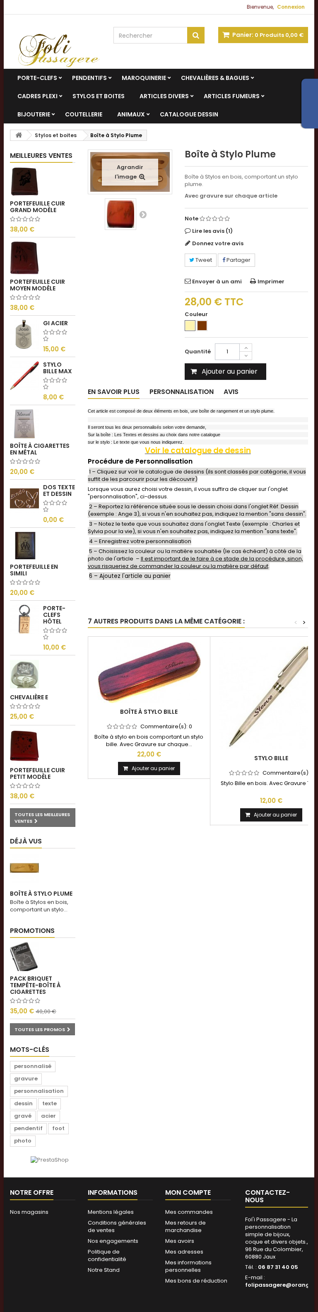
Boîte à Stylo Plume (41, 893)
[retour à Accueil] (18, 135)
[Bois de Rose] (202, 325)
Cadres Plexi (37, 96)
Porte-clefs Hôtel (54, 615)
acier (48, 1116)
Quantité (198, 351)
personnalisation (39, 1091)
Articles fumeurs (232, 96)
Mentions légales (111, 1212)
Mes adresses (184, 1252)
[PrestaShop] (50, 1160)
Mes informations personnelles (188, 1266)
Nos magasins (29, 1212)
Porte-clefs (37, 78)
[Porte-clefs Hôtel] (24, 619)
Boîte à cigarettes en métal (40, 449)
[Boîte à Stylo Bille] (149, 671)
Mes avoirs (179, 1241)
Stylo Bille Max (57, 367)
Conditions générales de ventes (117, 1226)
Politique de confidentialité (107, 1255)
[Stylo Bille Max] (24, 375)
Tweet (203, 260)
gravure (26, 1078)
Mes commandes (189, 1212)
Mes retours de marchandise (185, 1226)
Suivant (143, 214)
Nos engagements (113, 1241)
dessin (23, 1103)
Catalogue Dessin (189, 114)
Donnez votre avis (217, 243)
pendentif (28, 1128)
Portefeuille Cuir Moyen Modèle (37, 285)
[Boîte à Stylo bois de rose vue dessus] (120, 214)
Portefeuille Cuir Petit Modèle (37, 773)
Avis (231, 391)
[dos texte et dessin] (24, 498)
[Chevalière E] (24, 674)
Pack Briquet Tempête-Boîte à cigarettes (35, 985)
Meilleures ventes (41, 155)
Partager (238, 260)
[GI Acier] (24, 334)
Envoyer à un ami (217, 281)
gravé (22, 1116)
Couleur (197, 314)
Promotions (32, 930)
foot (58, 1128)
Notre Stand (104, 1270)
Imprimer (271, 281)
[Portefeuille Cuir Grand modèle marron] (24, 181)
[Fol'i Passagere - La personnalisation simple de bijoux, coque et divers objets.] (55, 46)
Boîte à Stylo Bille (149, 711)
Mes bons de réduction (196, 1281)
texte (49, 1103)
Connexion (291, 6)
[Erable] (190, 325)
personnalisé (32, 1066)
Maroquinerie (144, 78)
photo (22, 1141)
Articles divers (164, 96)
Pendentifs (89, 78)
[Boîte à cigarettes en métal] (24, 423)
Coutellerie (83, 114)
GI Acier (55, 323)
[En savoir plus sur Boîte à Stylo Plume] (24, 868)
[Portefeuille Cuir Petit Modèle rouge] (24, 746)
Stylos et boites (98, 96)
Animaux (131, 114)
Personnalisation (181, 391)
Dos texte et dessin (59, 490)
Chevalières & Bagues (215, 78)
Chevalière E (29, 697)
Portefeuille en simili (34, 570)
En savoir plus (114, 391)
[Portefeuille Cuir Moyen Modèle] (24, 258)
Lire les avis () (212, 231)
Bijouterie (33, 114)
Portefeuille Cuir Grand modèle (37, 206)
